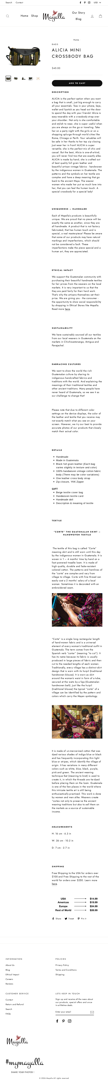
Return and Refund (14, 1004)
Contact (19, 2)
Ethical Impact (12, 974)
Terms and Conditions (66, 969)
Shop (34, 16)
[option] (24, 55)
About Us (10, 965)
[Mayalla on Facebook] (57, 1021)
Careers (9, 979)
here (67, 309)
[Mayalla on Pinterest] (63, 1021)
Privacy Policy (62, 965)
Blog (78, 19)
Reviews (9, 983)
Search (9, 2)
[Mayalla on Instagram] (69, 1021)
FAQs (8, 1013)
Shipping (60, 974)
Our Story (78, 13)
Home (24, 16)
